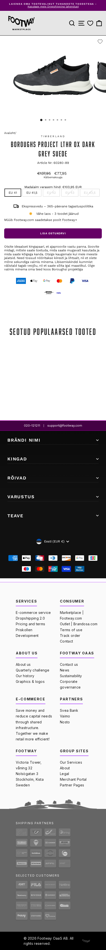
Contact (66, 641)
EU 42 (51, 192)
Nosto (65, 722)
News (64, 670)
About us (23, 664)
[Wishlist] (90, 23)
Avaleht (9, 133)
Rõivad (17, 477)
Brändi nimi (24, 440)
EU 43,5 (90, 192)
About (65, 768)
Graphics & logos (30, 681)
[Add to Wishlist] (100, 41)
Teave (15, 515)
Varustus (21, 496)
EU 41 (13, 192)
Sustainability (71, 676)
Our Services (71, 762)
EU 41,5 (31, 192)
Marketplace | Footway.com (72, 615)
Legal (64, 774)
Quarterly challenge (32, 670)
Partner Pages (72, 785)
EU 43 (69, 192)
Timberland (53, 136)
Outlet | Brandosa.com (79, 624)
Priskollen (24, 630)
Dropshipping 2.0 (30, 618)
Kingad (17, 458)
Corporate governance (70, 684)
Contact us (69, 664)
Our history (25, 676)
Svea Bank (69, 710)
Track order (70, 635)
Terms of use (71, 630)
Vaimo (65, 716)
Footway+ (69, 220)
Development (27, 635)
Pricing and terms (30, 624)
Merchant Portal (73, 779)
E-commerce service (33, 612)
